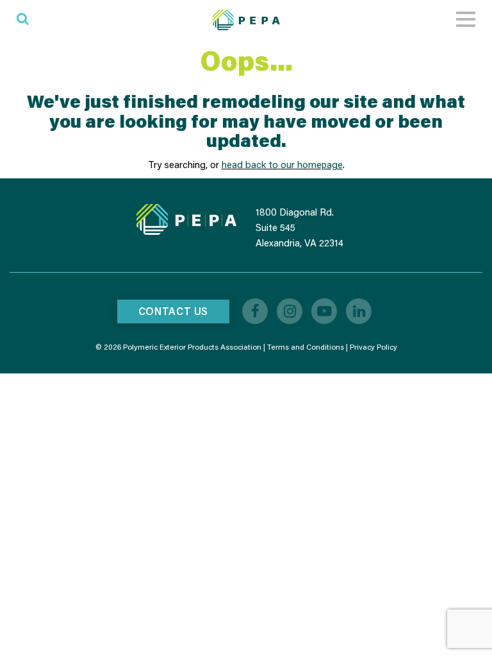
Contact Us (173, 311)
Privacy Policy (373, 347)
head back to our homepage (282, 164)
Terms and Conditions (305, 347)
